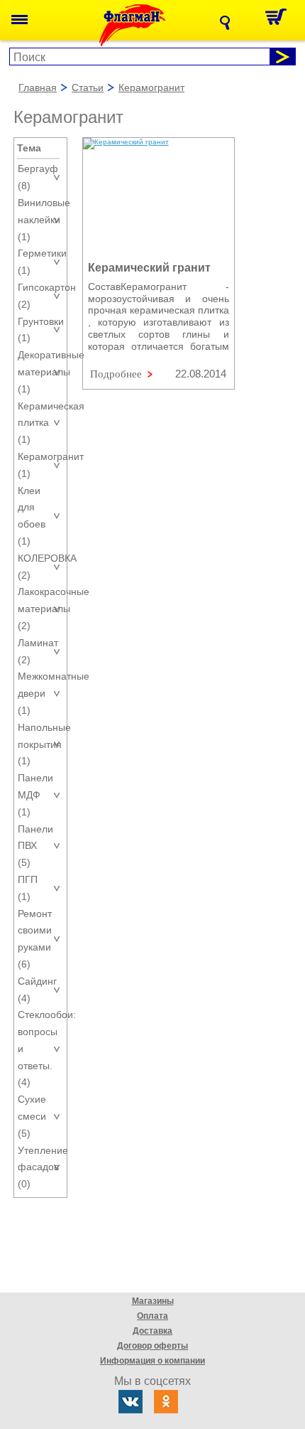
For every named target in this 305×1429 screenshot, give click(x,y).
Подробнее (116, 374)
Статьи (88, 88)
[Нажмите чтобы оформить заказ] (279, 20)
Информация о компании (152, 1361)
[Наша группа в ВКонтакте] (130, 1401)
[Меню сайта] (19, 20)
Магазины (153, 1301)
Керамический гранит (149, 268)
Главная (37, 88)
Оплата (152, 1316)
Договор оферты (152, 1346)
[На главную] (143, 25)
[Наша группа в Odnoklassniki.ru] (166, 1401)
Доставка (152, 1331)
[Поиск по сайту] (229, 22)
